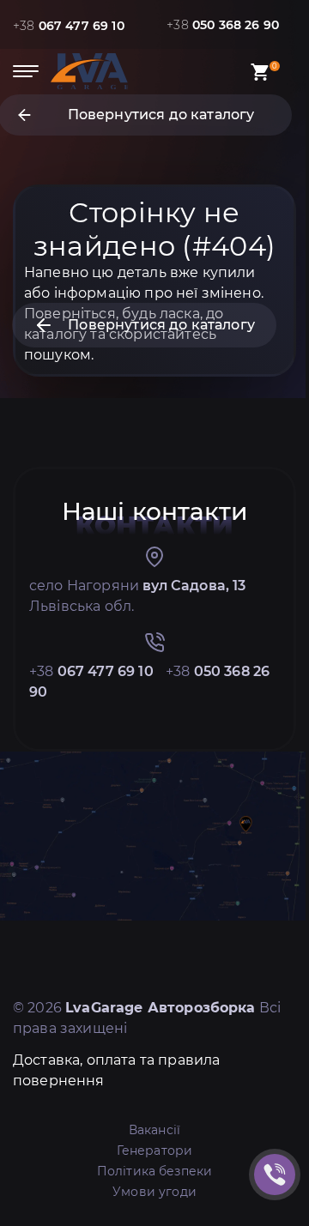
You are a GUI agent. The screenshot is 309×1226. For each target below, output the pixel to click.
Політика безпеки (155, 1171)
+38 (68, 25)
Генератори (155, 1150)
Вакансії (154, 1130)
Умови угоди (154, 1191)
